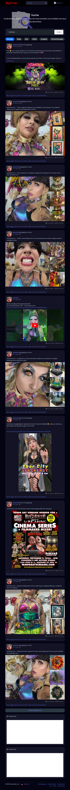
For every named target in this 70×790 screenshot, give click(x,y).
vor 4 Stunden (16, 46)
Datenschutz (52, 784)
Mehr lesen (10, 61)
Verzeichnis (61, 786)
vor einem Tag (16, 103)
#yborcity (22, 431)
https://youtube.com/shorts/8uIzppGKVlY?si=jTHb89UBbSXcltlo (27, 307)
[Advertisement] (35, 732)
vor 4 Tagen (15, 234)
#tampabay (30, 431)
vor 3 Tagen (15, 168)
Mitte (55, 786)
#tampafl (47, 431)
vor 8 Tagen (15, 419)
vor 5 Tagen (15, 299)
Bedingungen (42, 784)
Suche (59, 32)
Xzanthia (16, 45)
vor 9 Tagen (15, 504)
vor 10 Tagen (16, 647)
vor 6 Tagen (15, 354)
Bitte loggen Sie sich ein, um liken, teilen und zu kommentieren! (26, 95)
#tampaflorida (39, 431)
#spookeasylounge (13, 431)
